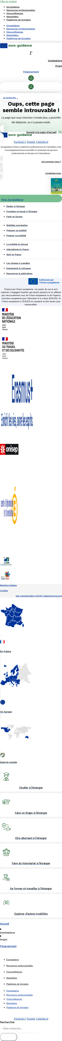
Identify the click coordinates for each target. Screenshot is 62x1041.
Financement (31, 71)
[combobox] (19, 1028)
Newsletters (12, 16)
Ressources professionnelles (20, 10)
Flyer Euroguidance (12, 199)
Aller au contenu (8, 1)
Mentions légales (8, 585)
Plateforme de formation (18, 20)
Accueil (4, 923)
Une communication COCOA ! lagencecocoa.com (39, 596)
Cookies (4, 590)
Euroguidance (13, 7)
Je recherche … (10, 98)
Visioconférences (14, 13)
